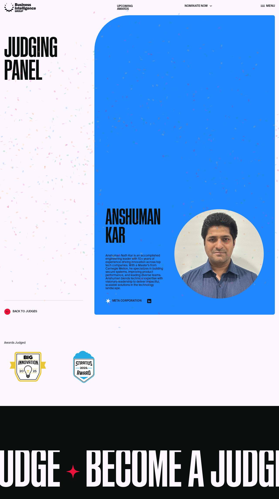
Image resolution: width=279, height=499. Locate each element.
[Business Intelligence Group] (20, 7)
